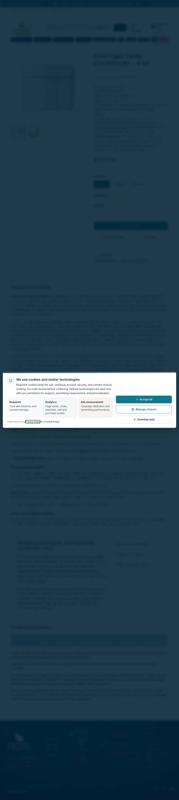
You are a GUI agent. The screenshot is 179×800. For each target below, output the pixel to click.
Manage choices (146, 409)
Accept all (146, 399)
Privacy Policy (33, 421)
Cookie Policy (52, 421)
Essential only (146, 419)
